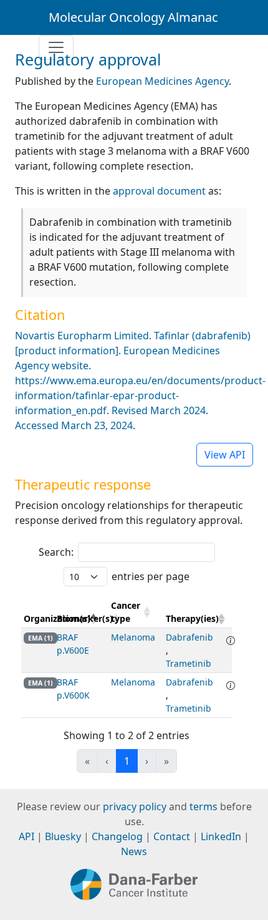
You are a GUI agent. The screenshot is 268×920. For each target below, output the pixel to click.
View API (224, 455)
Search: (56, 552)
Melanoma (133, 637)
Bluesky (63, 836)
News (134, 851)
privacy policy (134, 806)
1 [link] (127, 761)
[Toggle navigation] (56, 47)
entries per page (150, 576)
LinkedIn (221, 836)
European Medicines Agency (162, 81)
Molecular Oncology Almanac (133, 17)
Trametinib (188, 663)
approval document (159, 191)
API (26, 836)
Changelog (117, 836)
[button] (145, 612)
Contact (171, 836)
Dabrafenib (189, 637)
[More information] (231, 640)
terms (203, 806)
